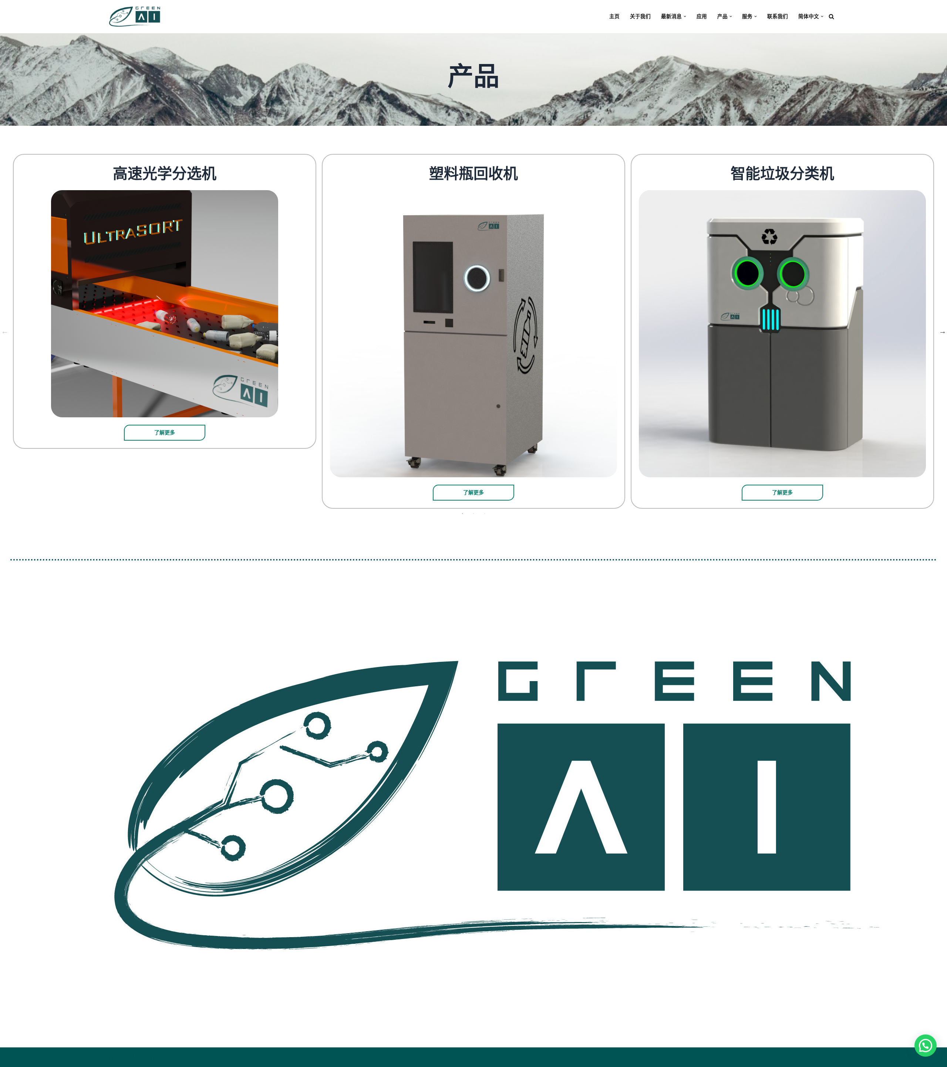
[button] (685, 16)
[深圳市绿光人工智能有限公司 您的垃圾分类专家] (136, 17)
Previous (5, 331)
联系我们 (777, 16)
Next (942, 331)
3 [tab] (484, 513)
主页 (614, 16)
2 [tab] (473, 513)
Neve (116, 1056)
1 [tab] (462, 513)
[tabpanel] (164, 302)
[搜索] (831, 16)
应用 (702, 16)
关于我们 (640, 16)
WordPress (156, 1056)
